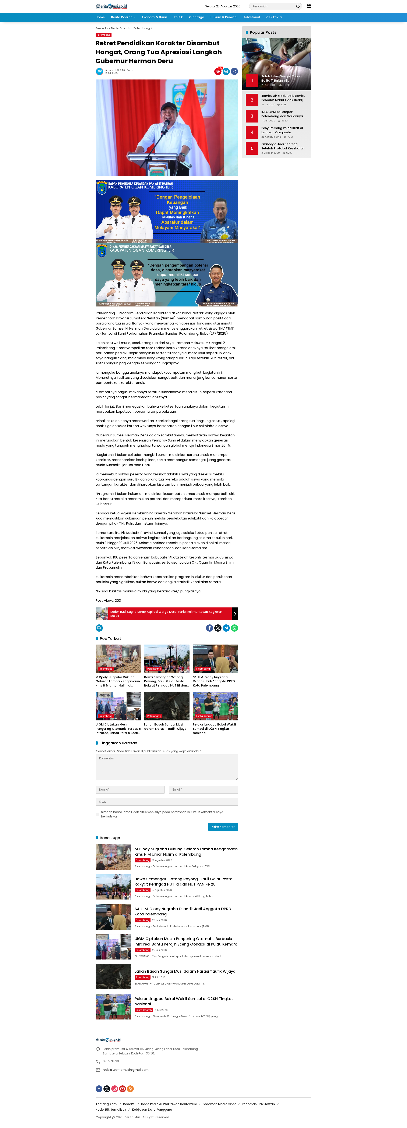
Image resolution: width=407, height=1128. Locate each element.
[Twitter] (218, 628)
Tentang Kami (106, 1104)
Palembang (103, 34)
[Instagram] (114, 1088)
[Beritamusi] (111, 6)
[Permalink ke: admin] (100, 71)
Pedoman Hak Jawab (258, 1104)
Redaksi (129, 1104)
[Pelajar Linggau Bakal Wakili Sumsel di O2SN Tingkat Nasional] (215, 706)
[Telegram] (226, 628)
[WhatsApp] (234, 628)
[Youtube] (122, 1088)
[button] (298, 6)
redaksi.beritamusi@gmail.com (126, 1070)
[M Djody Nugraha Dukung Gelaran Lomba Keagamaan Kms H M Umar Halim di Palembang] (118, 659)
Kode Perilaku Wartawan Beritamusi (169, 1104)
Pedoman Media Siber (219, 1104)
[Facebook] (209, 628)
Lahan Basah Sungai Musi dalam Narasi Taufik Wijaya (165, 727)
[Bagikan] (234, 71)
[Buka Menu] (308, 6)
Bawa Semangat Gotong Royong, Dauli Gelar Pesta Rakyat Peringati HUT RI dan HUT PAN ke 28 (165, 681)
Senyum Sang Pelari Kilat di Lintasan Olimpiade (282, 130)
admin (109, 70)
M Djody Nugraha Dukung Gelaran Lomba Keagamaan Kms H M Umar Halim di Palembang (118, 681)
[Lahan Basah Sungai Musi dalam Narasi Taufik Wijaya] (166, 706)
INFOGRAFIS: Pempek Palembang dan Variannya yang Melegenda (282, 114)
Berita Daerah (204, 716)
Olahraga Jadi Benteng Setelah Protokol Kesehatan (283, 146)
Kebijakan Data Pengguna (152, 1109)
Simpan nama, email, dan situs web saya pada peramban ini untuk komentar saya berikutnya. (162, 814)
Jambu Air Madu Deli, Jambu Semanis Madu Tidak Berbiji (283, 98)
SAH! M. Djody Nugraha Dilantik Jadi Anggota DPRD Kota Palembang (214, 681)
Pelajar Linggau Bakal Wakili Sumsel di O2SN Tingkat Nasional (214, 729)
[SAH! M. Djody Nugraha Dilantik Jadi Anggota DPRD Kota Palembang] (215, 659)
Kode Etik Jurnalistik (111, 1109)
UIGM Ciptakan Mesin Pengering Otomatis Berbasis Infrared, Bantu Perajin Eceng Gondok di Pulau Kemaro (118, 729)
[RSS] (130, 1088)
